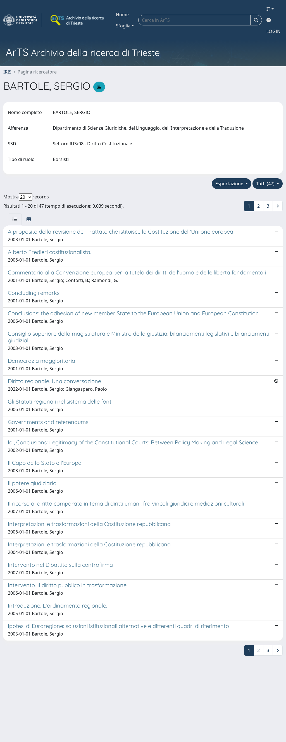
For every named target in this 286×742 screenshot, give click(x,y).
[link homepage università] (77, 20)
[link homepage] (22, 20)
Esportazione (229, 184)
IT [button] (268, 9)
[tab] (15, 219)
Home (122, 14)
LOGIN (273, 31)
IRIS (7, 72)
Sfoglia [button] (123, 26)
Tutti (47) (266, 184)
